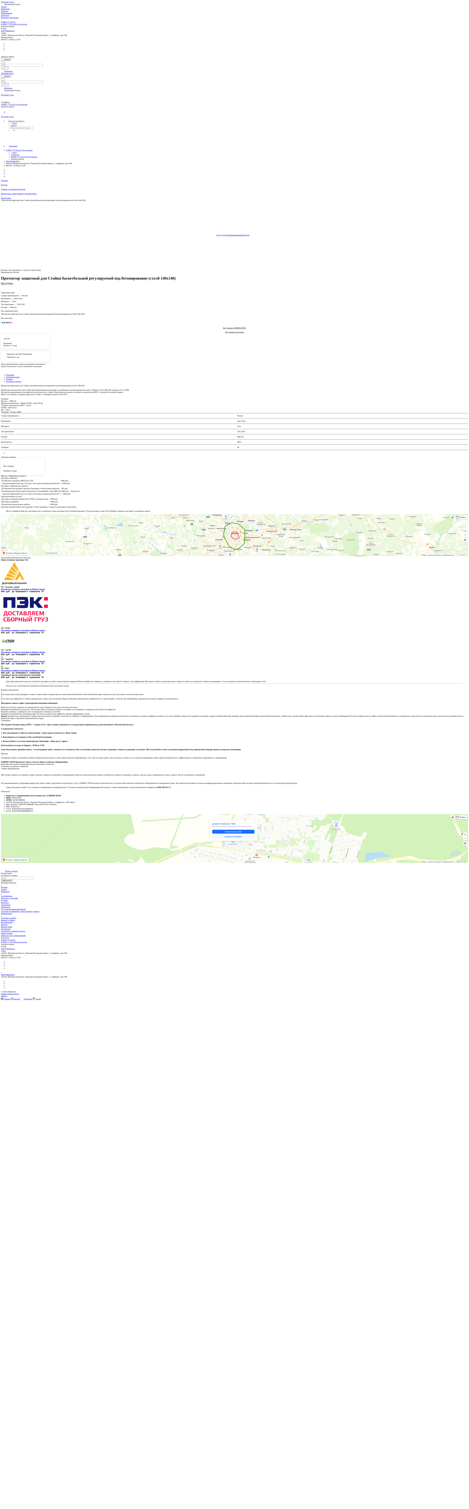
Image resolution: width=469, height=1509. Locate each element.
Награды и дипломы (9, 898)
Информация (6, 914)
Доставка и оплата (13, 381)
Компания (5, 892)
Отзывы (9, 379)
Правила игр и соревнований (13, 936)
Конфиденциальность (10, 994)
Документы (6, 905)
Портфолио (6, 929)
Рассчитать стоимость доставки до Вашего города (23, 589)
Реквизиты (5, 907)
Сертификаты (6, 896)
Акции (4, 889)
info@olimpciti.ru (8, 31)
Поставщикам (7, 922)
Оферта (4, 996)
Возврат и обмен (8, 920)
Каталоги (5, 903)
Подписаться (7, 880)
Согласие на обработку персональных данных (20, 911)
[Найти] (7, 68)
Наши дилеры (7, 933)
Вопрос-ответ (6, 927)
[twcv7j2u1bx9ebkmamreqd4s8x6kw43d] (233, 235)
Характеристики (13, 377)
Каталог (4, 887)
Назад (14, 123)
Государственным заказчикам (13, 909)
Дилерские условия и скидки (13, 931)
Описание (10, 375)
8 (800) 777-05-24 (8, 22)
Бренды (4, 925)
